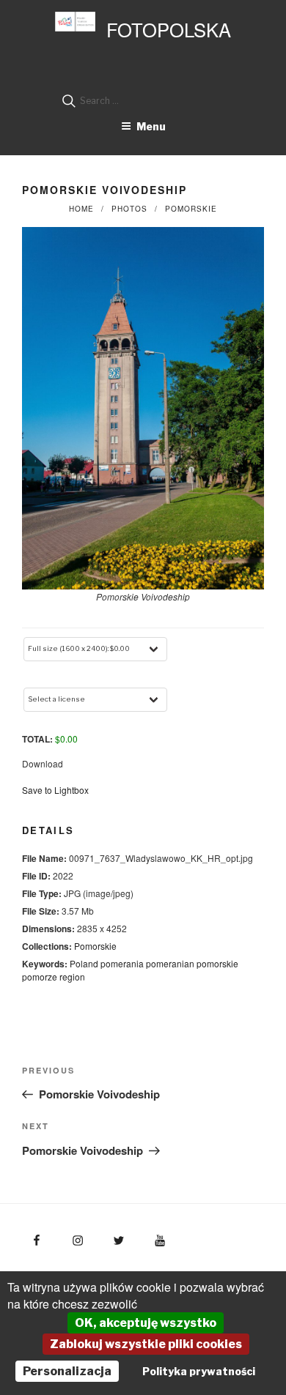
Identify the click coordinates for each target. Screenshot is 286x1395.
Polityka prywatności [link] (198, 1371)
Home (81, 209)
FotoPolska (168, 29)
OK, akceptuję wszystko (145, 1323)
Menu (151, 126)
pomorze (39, 976)
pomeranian (170, 963)
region (72, 976)
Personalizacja (67, 1371)
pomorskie (217, 963)
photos (129, 209)
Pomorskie (191, 209)
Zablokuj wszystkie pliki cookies (146, 1344)
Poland (84, 963)
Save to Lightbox (55, 790)
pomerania (122, 963)
